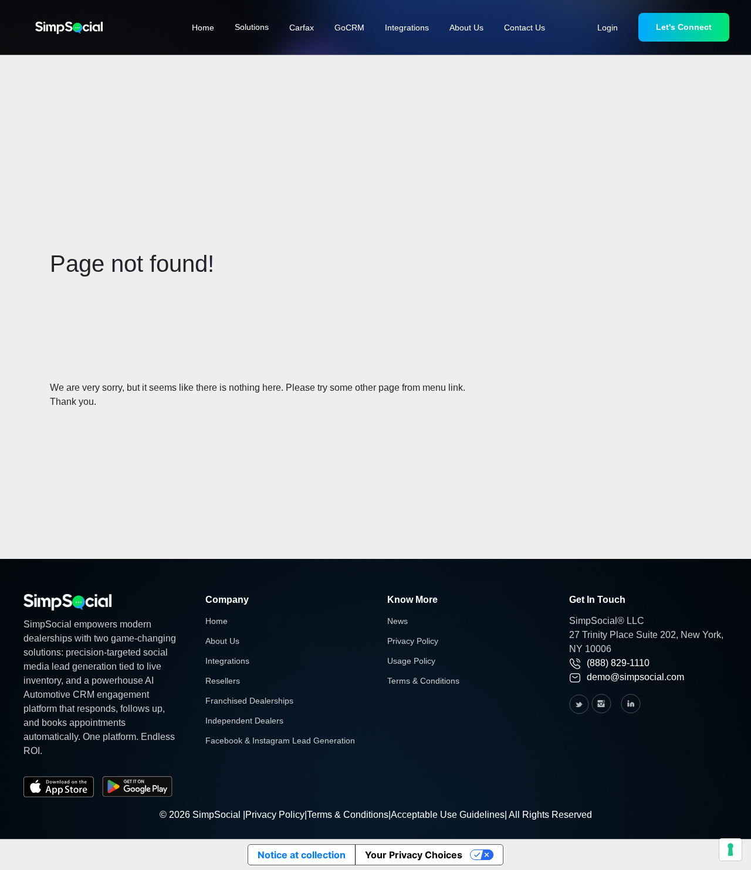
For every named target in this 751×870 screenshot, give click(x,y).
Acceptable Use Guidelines (448, 815)
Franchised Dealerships (249, 700)
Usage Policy (411, 661)
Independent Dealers (244, 720)
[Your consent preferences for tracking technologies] (730, 849)
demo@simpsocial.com (635, 677)
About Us (466, 27)
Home (203, 27)
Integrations (407, 27)
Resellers (222, 680)
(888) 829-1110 (618, 663)
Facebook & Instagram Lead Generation (280, 740)
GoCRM (349, 27)
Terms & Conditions (423, 680)
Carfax (301, 27)
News (397, 621)
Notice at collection (302, 855)
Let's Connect (684, 27)
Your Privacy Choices (413, 855)
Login (607, 27)
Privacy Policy (412, 641)
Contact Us (524, 27)
